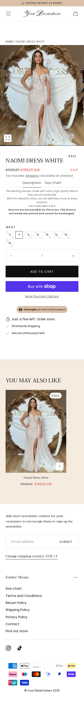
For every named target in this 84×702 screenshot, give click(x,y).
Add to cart (42, 272)
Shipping (32, 176)
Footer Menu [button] (17, 577)
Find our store (17, 631)
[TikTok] (19, 648)
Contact (12, 624)
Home (9, 41)
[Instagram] (8, 648)
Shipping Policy (18, 609)
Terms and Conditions (24, 595)
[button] (8, 13)
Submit (66, 542)
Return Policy (16, 602)
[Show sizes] (59, 466)
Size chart (14, 588)
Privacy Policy (17, 617)
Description (32, 183)
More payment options (42, 296)
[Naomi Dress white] (36, 431)
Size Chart (53, 183)
